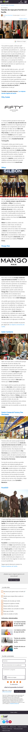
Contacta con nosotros (22, 726)
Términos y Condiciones (7, 728)
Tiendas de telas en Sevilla (19, 647)
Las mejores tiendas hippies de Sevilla (13, 92)
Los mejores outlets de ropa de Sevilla (20, 631)
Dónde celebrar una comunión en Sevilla (13, 609)
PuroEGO (4, 487)
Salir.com (3, 5)
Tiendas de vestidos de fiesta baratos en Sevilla (20, 640)
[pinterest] (10, 721)
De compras (11, 5)
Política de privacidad (18, 728)
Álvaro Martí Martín (9, 15)
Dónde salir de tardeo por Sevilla (11, 601)
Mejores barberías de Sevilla (9, 566)
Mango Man (5, 246)
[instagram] (7, 721)
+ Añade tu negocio (23, 19)
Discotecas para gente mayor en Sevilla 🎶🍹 (14, 593)
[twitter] (3, 721)
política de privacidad (6, 692)
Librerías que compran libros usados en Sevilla (13, 597)
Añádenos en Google (21, 41)
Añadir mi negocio (14, 580)
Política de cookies (6, 730)
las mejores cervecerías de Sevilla (12, 326)
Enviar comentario (20, 691)
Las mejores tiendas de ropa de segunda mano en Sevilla (20, 624)
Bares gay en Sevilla (8, 611)
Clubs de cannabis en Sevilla (10, 614)
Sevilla (7, 5)
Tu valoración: (14, 684)
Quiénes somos (13, 726)
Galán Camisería (7, 332)
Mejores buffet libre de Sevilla (11, 606)
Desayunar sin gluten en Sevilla (11, 604)
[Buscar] (26, 2)
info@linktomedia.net (14, 703)
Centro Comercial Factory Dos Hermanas (12, 413)
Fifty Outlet (5, 97)
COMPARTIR (21, 3)
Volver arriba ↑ (14, 712)
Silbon (3, 167)
